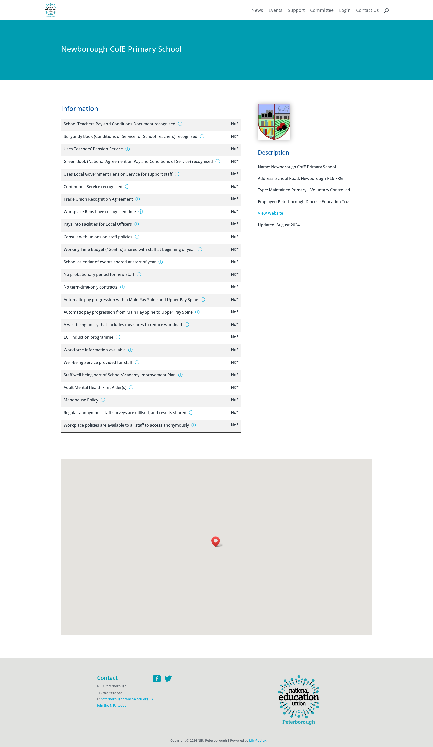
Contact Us (367, 10)
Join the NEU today (111, 705)
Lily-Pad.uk (257, 740)
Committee (322, 10)
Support (296, 10)
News (257, 10)
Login (345, 10)
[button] (217, 541)
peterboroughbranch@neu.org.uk (127, 699)
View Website (270, 213)
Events (275, 10)
